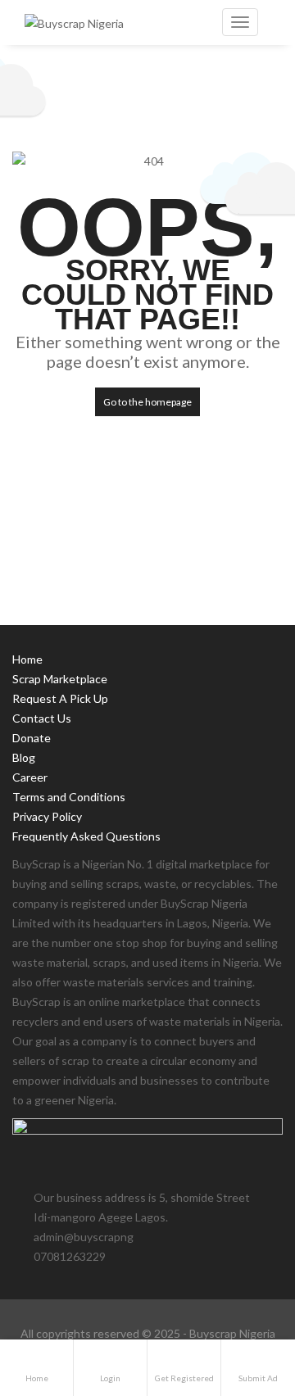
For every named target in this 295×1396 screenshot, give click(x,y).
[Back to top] (241, 1293)
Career (30, 777)
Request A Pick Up (60, 698)
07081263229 (70, 1256)
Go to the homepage (147, 402)
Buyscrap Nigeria (232, 1333)
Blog (23, 757)
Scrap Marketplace (59, 679)
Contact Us (41, 718)
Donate (31, 738)
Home (27, 659)
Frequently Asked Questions (86, 836)
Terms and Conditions (68, 797)
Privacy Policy (47, 816)
